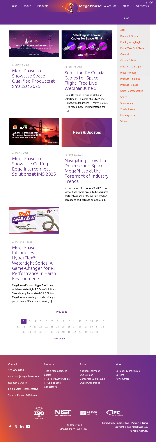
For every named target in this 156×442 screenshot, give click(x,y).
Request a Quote (17, 382)
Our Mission (86, 374)
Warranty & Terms (139, 423)
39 (57, 332)
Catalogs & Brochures (128, 371)
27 (74, 326)
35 (35, 332)
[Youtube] (28, 426)
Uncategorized (128, 115)
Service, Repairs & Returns (22, 395)
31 (97, 326)
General (124, 54)
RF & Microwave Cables (57, 378)
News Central (123, 378)
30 (91, 326)
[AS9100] (89, 415)
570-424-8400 (16, 370)
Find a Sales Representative (23, 388)
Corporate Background (92, 378)
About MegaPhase (90, 371)
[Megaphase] (71, 8)
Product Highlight (130, 78)
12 (80, 321)
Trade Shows (127, 109)
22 (46, 326)
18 (23, 326)
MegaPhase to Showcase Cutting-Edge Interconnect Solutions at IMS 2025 (34, 166)
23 (52, 326)
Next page (59, 338)
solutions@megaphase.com (23, 376)
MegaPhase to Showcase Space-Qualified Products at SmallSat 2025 (33, 78)
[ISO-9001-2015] (39, 419)
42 (74, 332)
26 (68, 326)
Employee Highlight (131, 42)
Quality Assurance (90, 382)
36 (40, 332)
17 (18, 326)
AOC (122, 30)
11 (74, 321)
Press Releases (128, 72)
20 (35, 326)
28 (80, 326)
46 (97, 332)
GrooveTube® (128, 60)
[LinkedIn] (22, 426)
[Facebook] (10, 426)
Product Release (129, 84)
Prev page (61, 311)
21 (40, 326)
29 (85, 326)
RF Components (53, 382)
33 (23, 332)
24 (57, 326)
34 (29, 332)
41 (68, 332)
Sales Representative (131, 91)
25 (63, 326)
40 (63, 332)
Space (123, 97)
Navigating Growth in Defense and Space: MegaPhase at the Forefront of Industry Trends (86, 171)
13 (85, 321)
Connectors (50, 386)
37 (46, 332)
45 (91, 332)
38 (52, 332)
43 (80, 332)
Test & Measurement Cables (55, 373)
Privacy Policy (108, 423)
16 (102, 321)
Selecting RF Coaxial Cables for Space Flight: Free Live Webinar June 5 (85, 80)
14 (91, 321)
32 (102, 326)
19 (29, 326)
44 (85, 332)
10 (68, 321)
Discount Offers (129, 36)
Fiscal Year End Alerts (132, 48)
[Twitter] (16, 426)
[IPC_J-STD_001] (114, 416)
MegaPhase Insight (130, 66)
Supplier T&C (123, 423)
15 (97, 321)
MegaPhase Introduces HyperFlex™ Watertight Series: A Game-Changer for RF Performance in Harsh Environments (34, 263)
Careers (120, 374)
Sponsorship (127, 103)
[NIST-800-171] (63, 416)
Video (123, 121)
